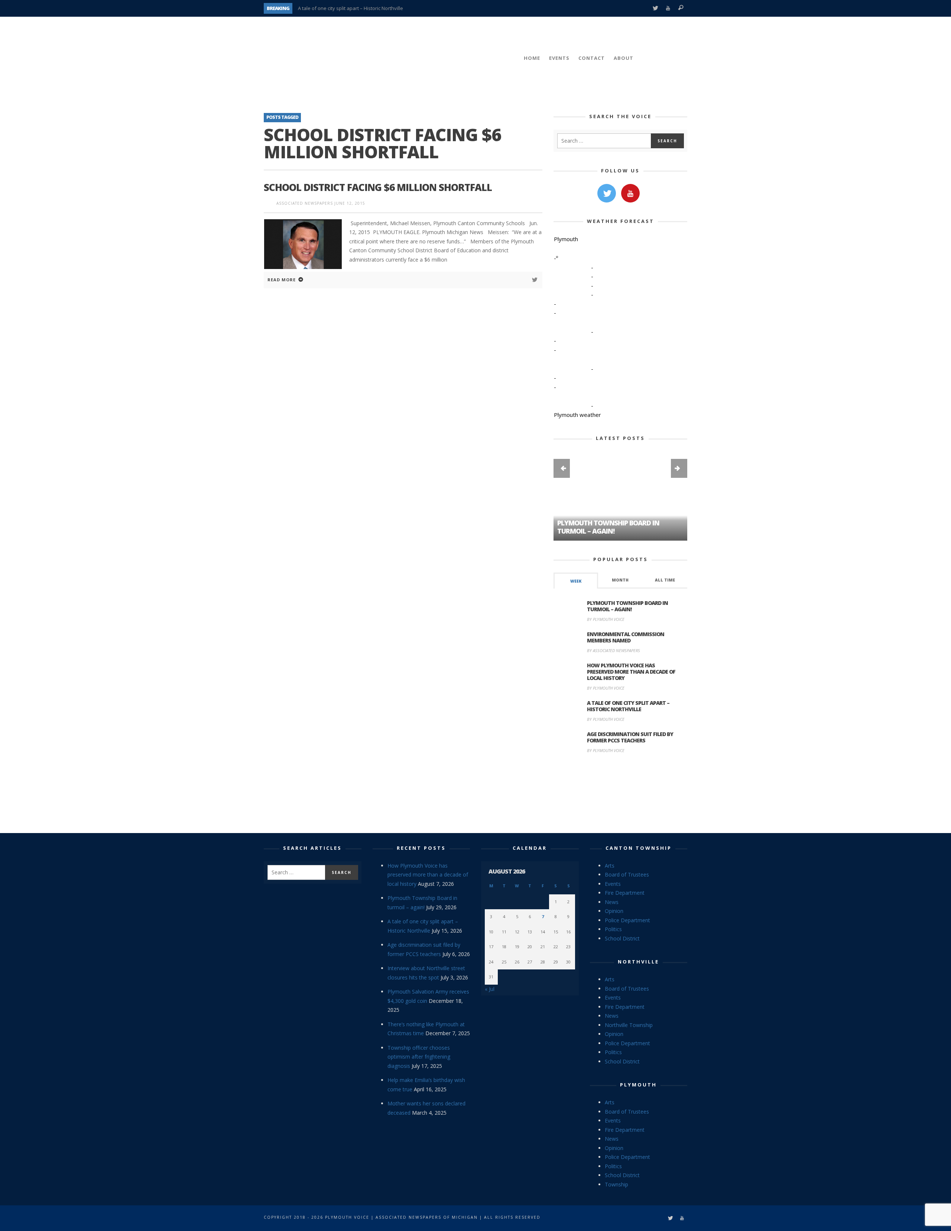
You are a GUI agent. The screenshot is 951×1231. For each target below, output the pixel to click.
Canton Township (639, 848)
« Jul (489, 988)
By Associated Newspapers (613, 650)
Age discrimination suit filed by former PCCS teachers (630, 737)
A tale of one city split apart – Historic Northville (350, 8)
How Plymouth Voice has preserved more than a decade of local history (631, 671)
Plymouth (638, 1084)
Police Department (627, 920)
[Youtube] (668, 8)
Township (616, 1184)
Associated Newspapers (304, 203)
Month (620, 580)
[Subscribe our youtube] (630, 193)
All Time (665, 580)
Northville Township (629, 1024)
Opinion (614, 910)
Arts (609, 865)
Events (613, 883)
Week (575, 581)
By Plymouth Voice (605, 619)
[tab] (576, 581)
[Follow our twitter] (606, 193)
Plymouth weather (577, 414)
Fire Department (625, 892)
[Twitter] (655, 8)
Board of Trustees (627, 874)
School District (622, 938)
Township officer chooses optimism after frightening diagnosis (418, 1056)
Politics (613, 929)
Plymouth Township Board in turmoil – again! (627, 606)
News (612, 902)
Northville (638, 961)
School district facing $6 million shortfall (378, 187)
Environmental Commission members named (625, 637)
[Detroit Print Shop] (620, 794)
